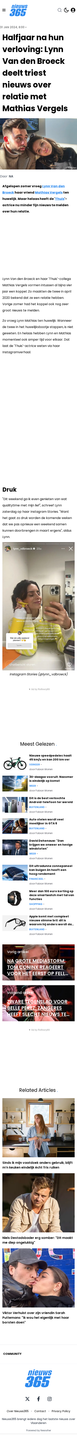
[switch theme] (66, 10)
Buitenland (37, 807)
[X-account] (27, 1399)
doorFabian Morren (41, 769)
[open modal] (73, 10)
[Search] (59, 10)
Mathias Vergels (49, 192)
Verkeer (34, 764)
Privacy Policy (61, 1411)
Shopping (35, 904)
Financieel (36, 879)
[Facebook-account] (38, 1399)
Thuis (59, 199)
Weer (32, 785)
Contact (40, 1411)
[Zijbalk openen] (4, 10)
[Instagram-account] (49, 1399)
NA (11, 176)
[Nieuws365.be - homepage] (18, 10)
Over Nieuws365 (18, 1411)
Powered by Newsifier (38, 1430)
